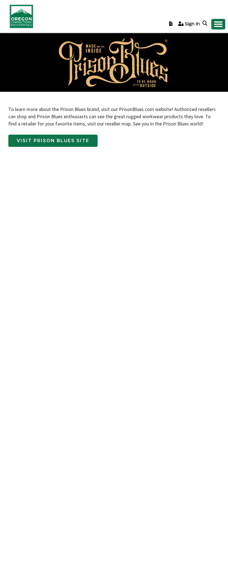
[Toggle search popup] (205, 23)
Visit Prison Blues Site (53, 140)
